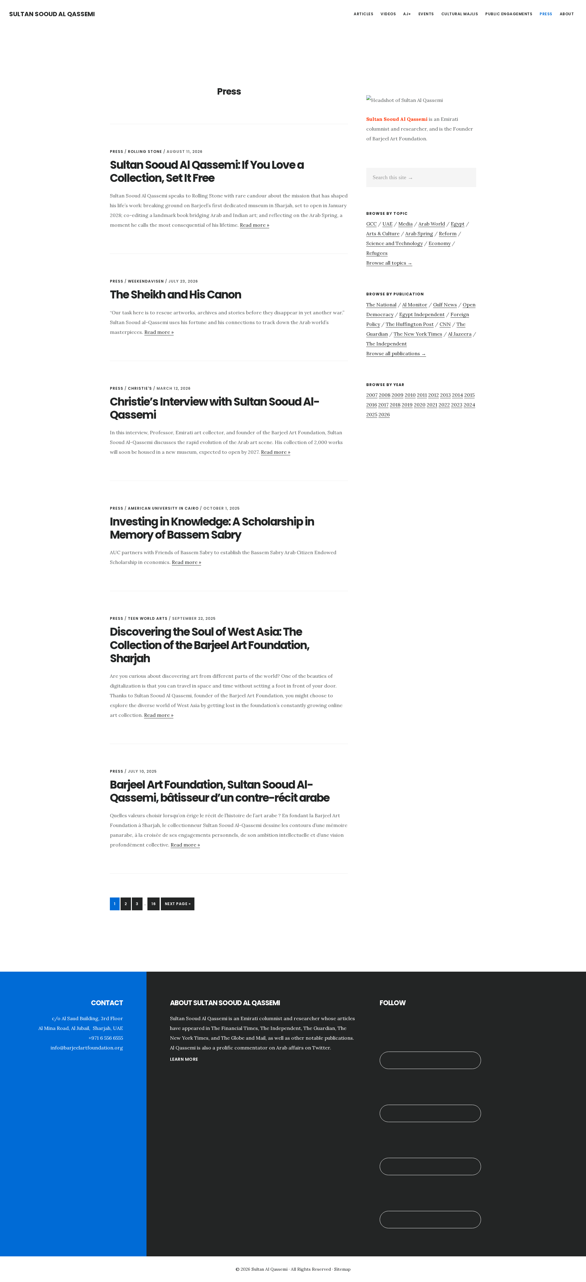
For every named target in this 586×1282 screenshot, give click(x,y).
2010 (410, 395)
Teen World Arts (148, 618)
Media (405, 224)
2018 (395, 405)
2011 (422, 395)
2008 (384, 395)
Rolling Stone (145, 151)
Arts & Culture (383, 233)
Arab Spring (419, 233)
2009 (397, 395)
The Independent (386, 344)
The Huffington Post (410, 324)
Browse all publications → (396, 353)
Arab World (431, 224)
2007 (372, 395)
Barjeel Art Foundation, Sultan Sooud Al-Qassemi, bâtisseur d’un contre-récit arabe (219, 791)
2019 (407, 405)
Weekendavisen (146, 281)
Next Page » (178, 905)
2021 (432, 405)
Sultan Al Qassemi (269, 1269)
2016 (371, 405)
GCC (371, 224)
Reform (448, 233)
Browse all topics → (389, 263)
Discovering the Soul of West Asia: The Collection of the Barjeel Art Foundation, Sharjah (209, 645)
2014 (457, 395)
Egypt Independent (422, 314)
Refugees (377, 253)
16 (155, 903)
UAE (387, 224)
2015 (469, 395)
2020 (419, 405)
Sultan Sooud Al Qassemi (52, 14)
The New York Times (418, 334)
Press (116, 151)
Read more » (254, 225)
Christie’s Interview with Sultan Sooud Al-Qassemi (214, 408)
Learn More (184, 1059)
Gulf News (445, 305)
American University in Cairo (163, 508)
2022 (444, 405)
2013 (445, 395)
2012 (433, 395)
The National (381, 305)
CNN (445, 324)
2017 (383, 405)
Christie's (140, 388)
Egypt (458, 224)
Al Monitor (414, 305)
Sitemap (342, 1269)
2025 (371, 414)
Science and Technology (394, 243)
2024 (469, 405)
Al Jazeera (460, 334)
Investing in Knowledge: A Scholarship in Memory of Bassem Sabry (212, 528)
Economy (439, 243)
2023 (456, 405)
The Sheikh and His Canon (175, 294)
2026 (384, 414)
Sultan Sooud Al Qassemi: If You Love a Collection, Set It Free (207, 171)
